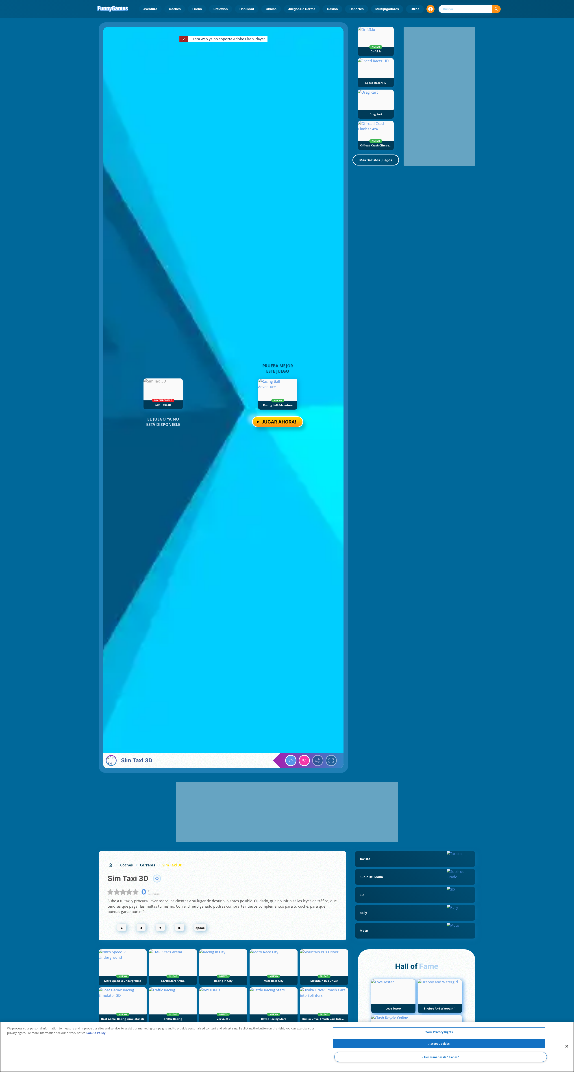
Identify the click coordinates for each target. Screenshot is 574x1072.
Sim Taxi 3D (172, 865)
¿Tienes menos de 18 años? (440, 1057)
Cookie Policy (95, 1033)
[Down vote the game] (304, 760)
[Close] (567, 1046)
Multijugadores (387, 9)
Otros (415, 9)
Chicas (271, 9)
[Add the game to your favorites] (157, 878)
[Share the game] (317, 760)
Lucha (197, 9)
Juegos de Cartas (301, 9)
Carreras (147, 865)
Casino (332, 9)
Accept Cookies (439, 1044)
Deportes (357, 9)
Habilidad (246, 9)
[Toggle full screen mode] (331, 760)
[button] (430, 9)
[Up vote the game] (290, 760)
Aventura (150, 9)
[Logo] (113, 9)
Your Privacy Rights (439, 1032)
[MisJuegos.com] (110, 865)
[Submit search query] (496, 9)
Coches (175, 9)
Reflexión (220, 9)
